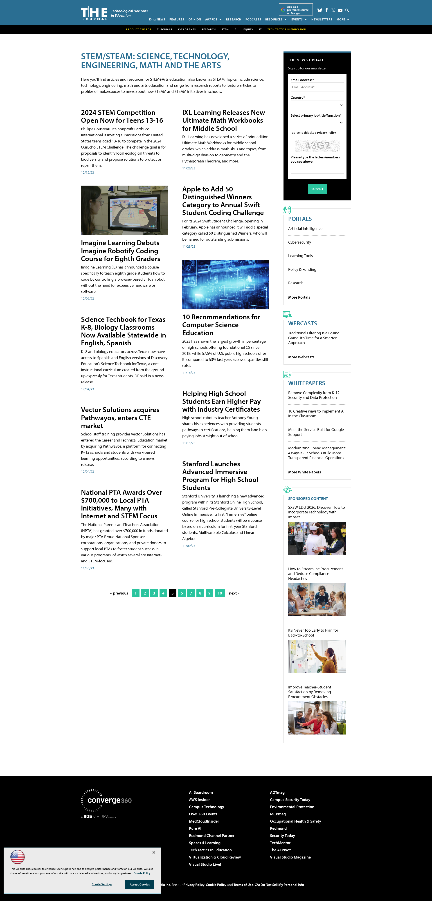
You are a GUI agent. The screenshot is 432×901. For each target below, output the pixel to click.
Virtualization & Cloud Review (215, 857)
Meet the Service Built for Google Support (316, 432)
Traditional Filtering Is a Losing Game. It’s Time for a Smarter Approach (314, 337)
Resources (274, 19)
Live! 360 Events (203, 814)
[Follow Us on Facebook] (326, 10)
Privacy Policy (326, 132)
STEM (225, 29)
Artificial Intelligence (305, 228)
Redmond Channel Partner (211, 835)
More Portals (299, 297)
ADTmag (277, 792)
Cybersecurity (299, 242)
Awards (211, 19)
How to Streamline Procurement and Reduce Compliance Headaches (315, 573)
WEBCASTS (302, 323)
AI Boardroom (201, 792)
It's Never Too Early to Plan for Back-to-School (313, 632)
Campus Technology (206, 806)
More (341, 19)
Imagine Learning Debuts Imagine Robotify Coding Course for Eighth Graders (120, 250)
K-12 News (157, 19)
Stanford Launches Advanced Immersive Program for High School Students (220, 475)
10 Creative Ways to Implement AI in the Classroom (316, 413)
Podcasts (253, 19)
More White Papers (304, 472)
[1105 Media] (108, 841)
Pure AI (195, 828)
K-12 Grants (187, 29)
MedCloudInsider (204, 821)
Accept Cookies (140, 884)
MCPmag (278, 814)
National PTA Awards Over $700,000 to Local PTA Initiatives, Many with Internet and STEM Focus (121, 504)
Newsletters (321, 19)
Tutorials (164, 29)
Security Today (282, 835)
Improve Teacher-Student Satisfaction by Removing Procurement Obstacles (309, 692)
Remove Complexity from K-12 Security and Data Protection (314, 395)
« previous (119, 593)
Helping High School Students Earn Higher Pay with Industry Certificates (221, 401)
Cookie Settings (102, 884)
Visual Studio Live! (205, 864)
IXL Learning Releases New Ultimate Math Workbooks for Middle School (223, 120)
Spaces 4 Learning (204, 842)
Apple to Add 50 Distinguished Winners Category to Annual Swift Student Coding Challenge (223, 200)
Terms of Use (243, 884)
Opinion (195, 19)
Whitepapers (306, 383)
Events (297, 19)
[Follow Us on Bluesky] (319, 10)
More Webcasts (301, 357)
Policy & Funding (302, 269)
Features (176, 19)
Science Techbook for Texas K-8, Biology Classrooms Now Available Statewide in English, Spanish (123, 331)
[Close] (154, 852)
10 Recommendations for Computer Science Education (221, 324)
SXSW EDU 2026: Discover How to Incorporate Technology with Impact (316, 512)
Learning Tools (300, 255)
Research (233, 19)
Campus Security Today (290, 799)
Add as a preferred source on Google (298, 10)
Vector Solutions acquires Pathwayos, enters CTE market (120, 417)
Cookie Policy (216, 884)
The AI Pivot (280, 849)
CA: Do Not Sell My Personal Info (279, 884)
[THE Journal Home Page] (114, 13)
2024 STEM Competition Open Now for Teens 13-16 (122, 116)
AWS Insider (199, 799)
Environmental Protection (292, 806)
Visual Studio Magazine (290, 857)
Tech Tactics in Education (210, 849)
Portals (300, 218)
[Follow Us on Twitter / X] (333, 10)
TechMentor (280, 842)
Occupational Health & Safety (295, 821)
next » (234, 593)
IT (260, 29)
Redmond (278, 828)
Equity (248, 29)
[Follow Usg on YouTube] (340, 10)
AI (236, 29)
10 (220, 593)
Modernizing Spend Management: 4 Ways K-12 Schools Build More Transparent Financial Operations (317, 452)
